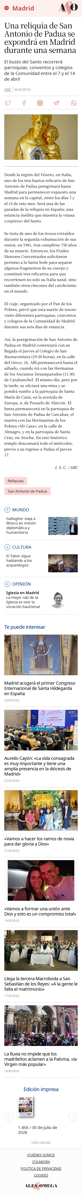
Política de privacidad (41, 1168)
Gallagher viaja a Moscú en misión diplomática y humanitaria (21, 525)
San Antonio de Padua (27, 491)
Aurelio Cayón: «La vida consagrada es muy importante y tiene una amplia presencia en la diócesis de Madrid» (39, 765)
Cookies (41, 1175)
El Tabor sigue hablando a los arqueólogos (19, 560)
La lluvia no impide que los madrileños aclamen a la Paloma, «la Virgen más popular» (40, 1059)
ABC (7, 89)
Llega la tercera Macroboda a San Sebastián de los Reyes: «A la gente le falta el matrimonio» (41, 983)
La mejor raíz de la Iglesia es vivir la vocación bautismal (23, 602)
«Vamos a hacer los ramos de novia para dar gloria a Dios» (39, 841)
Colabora (41, 1161)
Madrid (23, 8)
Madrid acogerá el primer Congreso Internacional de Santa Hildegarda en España (39, 688)
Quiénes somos (41, 1155)
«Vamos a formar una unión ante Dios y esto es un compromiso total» (40, 911)
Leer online (41, 1143)
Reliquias (16, 480)
